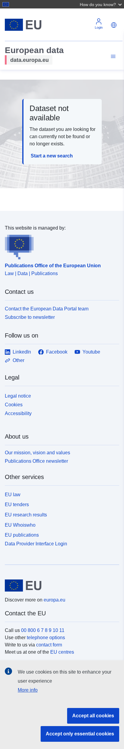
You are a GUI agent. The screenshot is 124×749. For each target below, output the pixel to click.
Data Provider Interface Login (36, 543)
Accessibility (18, 413)
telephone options (46, 637)
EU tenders (17, 504)
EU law (12, 494)
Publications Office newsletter (36, 461)
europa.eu (54, 599)
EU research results (26, 514)
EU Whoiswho (20, 525)
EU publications (22, 535)
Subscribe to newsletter (30, 317)
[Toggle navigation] (112, 57)
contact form (49, 644)
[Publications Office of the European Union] (59, 245)
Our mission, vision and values (37, 452)
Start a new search (52, 155)
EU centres (62, 652)
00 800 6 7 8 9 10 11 (42, 630)
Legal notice (18, 395)
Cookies (14, 404)
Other (18, 360)
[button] (101, 4)
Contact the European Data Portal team (46, 308)
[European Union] (60, 585)
